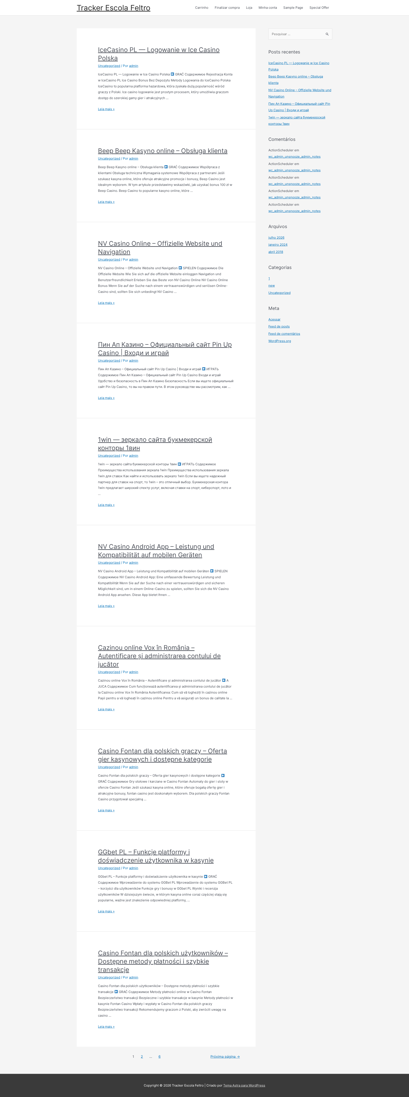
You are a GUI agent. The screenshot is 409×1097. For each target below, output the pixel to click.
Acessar (274, 319)
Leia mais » (106, 109)
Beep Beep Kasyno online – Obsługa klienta (163, 151)
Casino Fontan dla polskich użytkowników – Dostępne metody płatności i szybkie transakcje (163, 961)
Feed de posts (279, 326)
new (271, 285)
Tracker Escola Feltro (113, 7)
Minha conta (268, 8)
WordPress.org (279, 341)
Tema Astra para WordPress (244, 1085)
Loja (249, 8)
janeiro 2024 (278, 245)
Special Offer (319, 8)
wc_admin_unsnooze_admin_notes (294, 157)
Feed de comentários (284, 334)
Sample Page (293, 8)
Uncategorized (109, 66)
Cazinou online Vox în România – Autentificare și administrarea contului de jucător (159, 656)
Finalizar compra (227, 8)
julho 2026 (276, 238)
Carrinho (201, 8)
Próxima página (225, 1057)
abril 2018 (275, 252)
